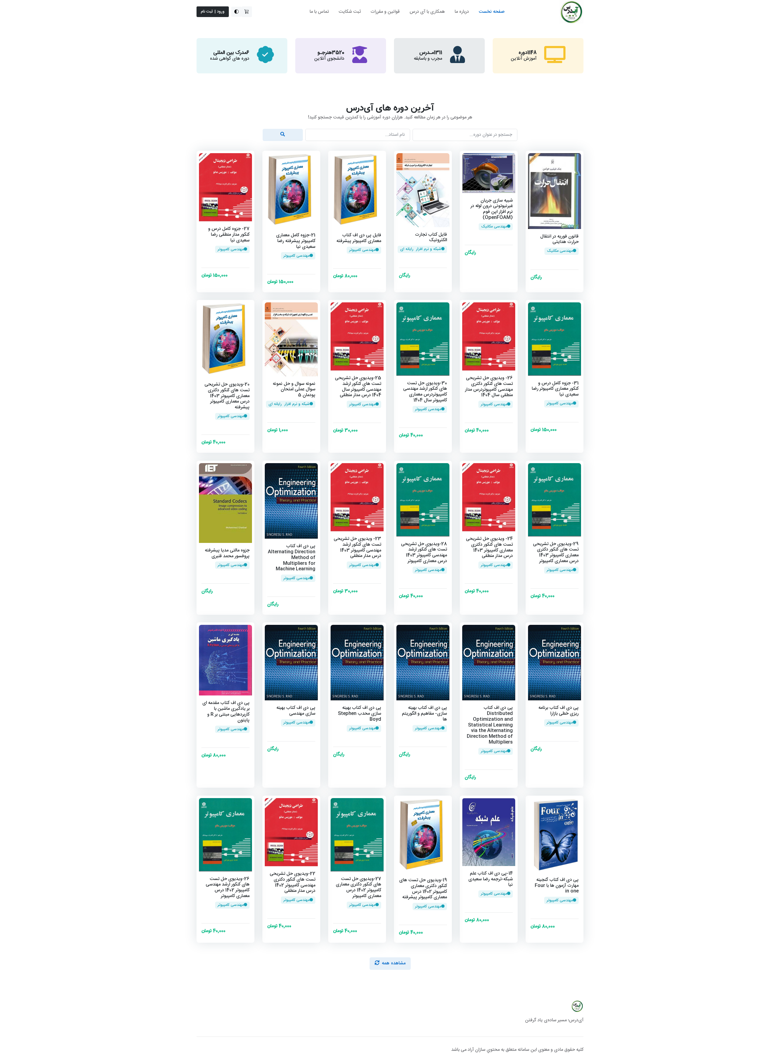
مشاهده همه (394, 963)
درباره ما (462, 12)
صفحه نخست (492, 12)
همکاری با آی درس (427, 12)
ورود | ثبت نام (213, 11)
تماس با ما (319, 12)
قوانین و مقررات (385, 12)
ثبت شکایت (350, 12)
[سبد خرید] (247, 11)
